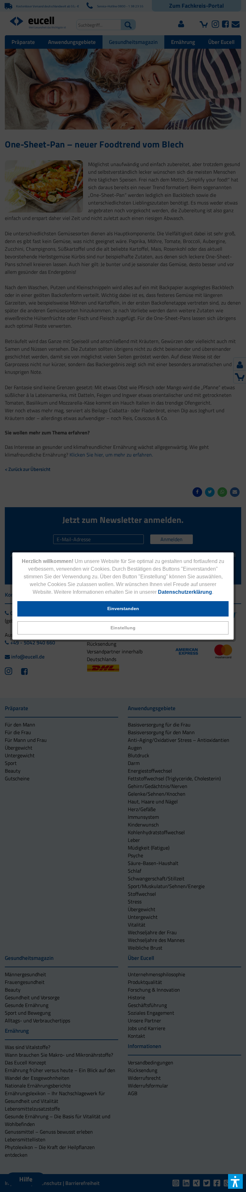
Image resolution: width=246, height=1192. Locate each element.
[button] (122, 627)
